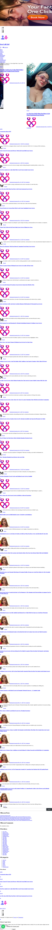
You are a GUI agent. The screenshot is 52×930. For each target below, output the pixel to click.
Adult (1, 53)
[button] (50, 95)
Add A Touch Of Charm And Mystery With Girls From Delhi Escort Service (16, 150)
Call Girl (1, 52)
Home (1, 49)
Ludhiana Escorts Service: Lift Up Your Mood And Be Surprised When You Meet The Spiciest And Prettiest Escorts (25, 671)
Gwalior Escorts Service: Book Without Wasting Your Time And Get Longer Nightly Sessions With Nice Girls (23, 380)
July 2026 (4, 831)
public (1, 129)
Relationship (2, 55)
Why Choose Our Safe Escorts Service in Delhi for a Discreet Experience (15, 495)
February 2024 (5, 846)
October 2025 (5, 835)
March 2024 (5, 845)
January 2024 (5, 847)
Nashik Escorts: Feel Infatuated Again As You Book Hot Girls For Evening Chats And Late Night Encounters (23, 631)
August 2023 (5, 852)
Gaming (1, 58)
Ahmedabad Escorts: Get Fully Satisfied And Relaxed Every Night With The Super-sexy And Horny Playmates (24, 612)
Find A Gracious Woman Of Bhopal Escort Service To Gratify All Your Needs (16, 265)
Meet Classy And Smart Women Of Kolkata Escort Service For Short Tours (16, 342)
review (4, 864)
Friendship (2, 56)
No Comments (26, 143)
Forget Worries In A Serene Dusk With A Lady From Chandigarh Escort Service (39, 114)
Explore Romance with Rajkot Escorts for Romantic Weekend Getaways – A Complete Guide (20, 690)
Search (5, 807)
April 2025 (5, 840)
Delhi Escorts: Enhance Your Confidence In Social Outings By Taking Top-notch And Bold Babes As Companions (24, 750)
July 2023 (4, 853)
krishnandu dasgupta (14, 126)
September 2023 (6, 851)
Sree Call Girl (4, 44)
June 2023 (5, 854)
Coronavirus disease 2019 (5, 131)
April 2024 (5, 844)
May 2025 (5, 839)
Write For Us (2, 61)
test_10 (4, 865)
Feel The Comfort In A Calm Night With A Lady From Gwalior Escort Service (17, 169)
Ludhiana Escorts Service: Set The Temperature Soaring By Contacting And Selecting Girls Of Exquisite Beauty (24, 769)
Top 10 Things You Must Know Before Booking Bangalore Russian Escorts (16, 438)
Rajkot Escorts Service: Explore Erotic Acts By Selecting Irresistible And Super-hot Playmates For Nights (22, 418)
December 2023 (6, 848)
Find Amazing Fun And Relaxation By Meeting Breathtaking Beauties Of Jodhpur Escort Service (21, 323)
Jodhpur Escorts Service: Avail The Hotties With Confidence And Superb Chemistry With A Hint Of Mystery (23, 361)
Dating (1, 54)
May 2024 (5, 843)
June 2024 (5, 842)
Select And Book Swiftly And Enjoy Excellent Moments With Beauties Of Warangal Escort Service (21, 303)
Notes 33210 (2, 62)
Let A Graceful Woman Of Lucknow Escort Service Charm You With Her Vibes (17, 284)
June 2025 (5, 838)
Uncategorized (3, 60)
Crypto (1, 57)
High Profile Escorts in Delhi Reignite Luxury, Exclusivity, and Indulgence (16, 514)
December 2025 (6, 834)
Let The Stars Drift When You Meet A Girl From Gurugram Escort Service (11, 114)
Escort (1, 50)
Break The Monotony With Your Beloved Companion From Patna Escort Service (17, 246)
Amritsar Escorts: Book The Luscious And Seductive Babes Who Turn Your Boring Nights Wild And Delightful (24, 552)
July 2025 (4, 837)
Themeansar (20, 917)
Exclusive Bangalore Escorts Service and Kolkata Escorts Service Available (16, 476)
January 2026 (5, 832)
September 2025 (6, 836)
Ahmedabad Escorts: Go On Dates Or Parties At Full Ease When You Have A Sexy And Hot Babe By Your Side (24, 533)
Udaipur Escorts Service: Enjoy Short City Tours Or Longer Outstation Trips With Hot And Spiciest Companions (24, 399)
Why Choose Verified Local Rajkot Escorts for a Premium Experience (15, 710)
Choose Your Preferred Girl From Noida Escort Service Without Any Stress (16, 227)
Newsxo (15, 917)
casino (4, 861)
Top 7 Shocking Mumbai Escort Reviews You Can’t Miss (12, 457)
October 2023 (5, 850)
